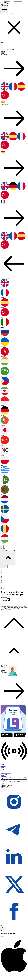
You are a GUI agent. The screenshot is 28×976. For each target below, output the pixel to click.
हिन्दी (3, 779)
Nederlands (12, 781)
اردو (8, 781)
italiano (14, 777)
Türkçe (11, 777)
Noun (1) (2, 588)
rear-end (2, 771)
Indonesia (15, 779)
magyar (25, 781)
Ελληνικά (5, 781)
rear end (2, 767)
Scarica (3, 929)
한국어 (5, 780)
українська (22, 777)
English (2, 777)
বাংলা (9, 781)
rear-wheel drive (4, 774)
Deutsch (19, 779)
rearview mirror (4, 776)
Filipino (8, 779)
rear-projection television (6, 773)
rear (1, 768)
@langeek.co (3, 676)
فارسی (11, 779)
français (5, 777)
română (22, 781)
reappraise (3, 769)
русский (18, 777)
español (8, 777)
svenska (16, 781)
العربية (5, 779)
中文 (3, 780)
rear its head (3, 766)
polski (2, 781)
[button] (14, 637)
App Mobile (6, 1)
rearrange (2, 775)
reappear (2, 770)
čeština (19, 781)
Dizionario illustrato (18, 1)
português (23, 779)
